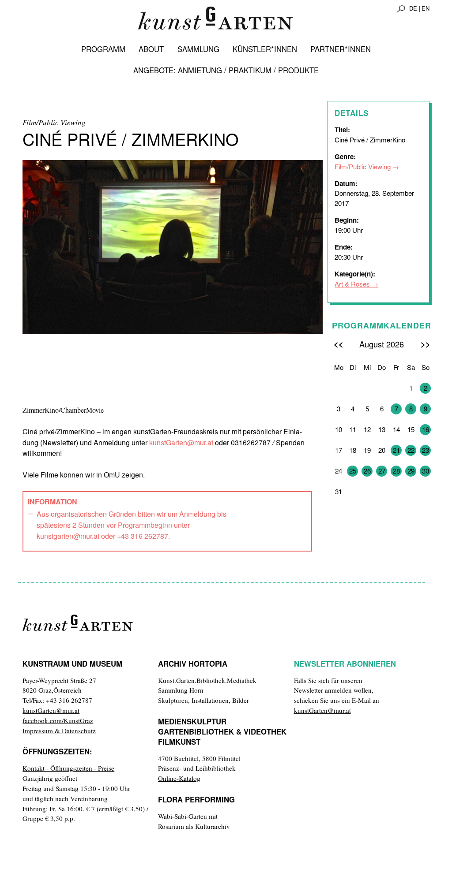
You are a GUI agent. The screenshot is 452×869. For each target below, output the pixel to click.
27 (381, 470)
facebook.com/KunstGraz (58, 720)
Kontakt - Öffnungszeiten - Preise (68, 768)
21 (396, 450)
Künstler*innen (265, 49)
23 (425, 450)
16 (425, 429)
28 (396, 470)
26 (367, 470)
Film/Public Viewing (363, 166)
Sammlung (198, 49)
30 (425, 470)
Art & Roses (352, 283)
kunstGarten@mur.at (181, 442)
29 (410, 470)
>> (425, 344)
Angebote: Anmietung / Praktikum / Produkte (226, 70)
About (151, 49)
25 (352, 470)
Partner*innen (340, 49)
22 (410, 450)
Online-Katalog (179, 778)
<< (338, 344)
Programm (103, 49)
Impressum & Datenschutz (59, 730)
